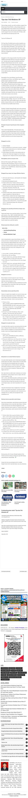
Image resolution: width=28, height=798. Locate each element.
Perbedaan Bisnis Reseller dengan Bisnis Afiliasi (11, 728)
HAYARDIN (18, 793)
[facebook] (2, 476)
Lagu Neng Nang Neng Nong (10, 230)
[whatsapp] (13, 476)
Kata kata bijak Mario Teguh (10, 234)
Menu (3, 8)
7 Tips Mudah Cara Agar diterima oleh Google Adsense (13, 756)
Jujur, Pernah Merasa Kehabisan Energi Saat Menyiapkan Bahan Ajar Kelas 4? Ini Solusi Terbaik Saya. (13, 687)
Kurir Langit (19, 670)
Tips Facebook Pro (5, 679)
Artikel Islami (13, 672)
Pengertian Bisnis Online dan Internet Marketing (11, 731)
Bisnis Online (11, 668)
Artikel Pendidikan (5, 672)
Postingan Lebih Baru (5, 571)
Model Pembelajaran (5, 670)
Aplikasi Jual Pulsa (22, 672)
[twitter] (6, 476)
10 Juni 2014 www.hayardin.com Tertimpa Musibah (12, 753)
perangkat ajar (4, 677)
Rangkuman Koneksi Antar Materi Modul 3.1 (11, 712)
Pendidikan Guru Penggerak (15, 677)
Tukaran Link (4, 742)
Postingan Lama (23, 571)
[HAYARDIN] (4, 5)
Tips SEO (13, 670)
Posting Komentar (14, 22)
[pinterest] (9, 476)
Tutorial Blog (4, 668)
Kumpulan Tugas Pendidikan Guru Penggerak (11, 714)
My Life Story (19, 668)
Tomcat (5, 232)
